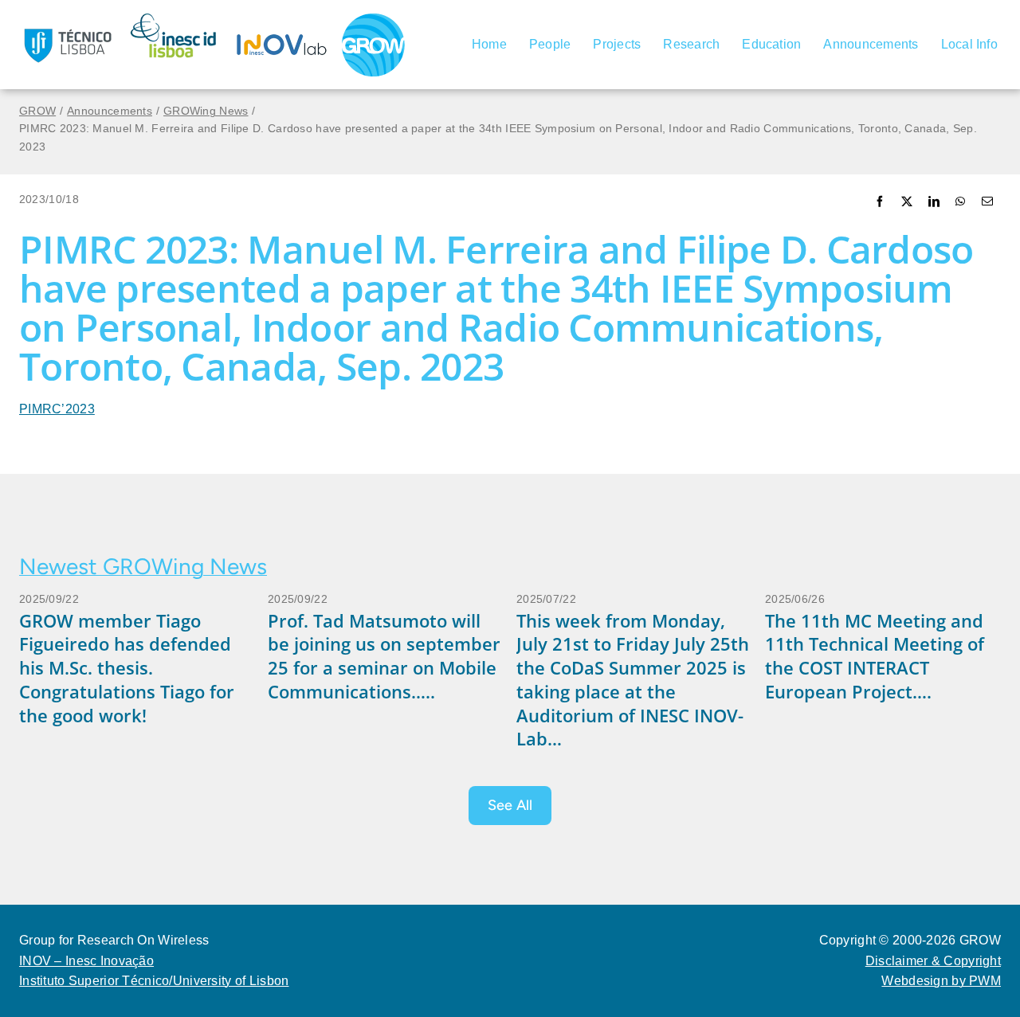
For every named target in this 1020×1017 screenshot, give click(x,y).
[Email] (987, 202)
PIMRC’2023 (57, 409)
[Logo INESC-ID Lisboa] (174, 18)
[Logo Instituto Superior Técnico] (67, 18)
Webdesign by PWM (941, 981)
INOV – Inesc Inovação (86, 961)
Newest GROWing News (143, 566)
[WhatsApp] (960, 202)
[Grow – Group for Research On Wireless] (373, 19)
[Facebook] (879, 202)
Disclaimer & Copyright (933, 961)
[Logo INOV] (282, 18)
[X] (906, 202)
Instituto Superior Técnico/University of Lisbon (154, 981)
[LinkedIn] (933, 202)
